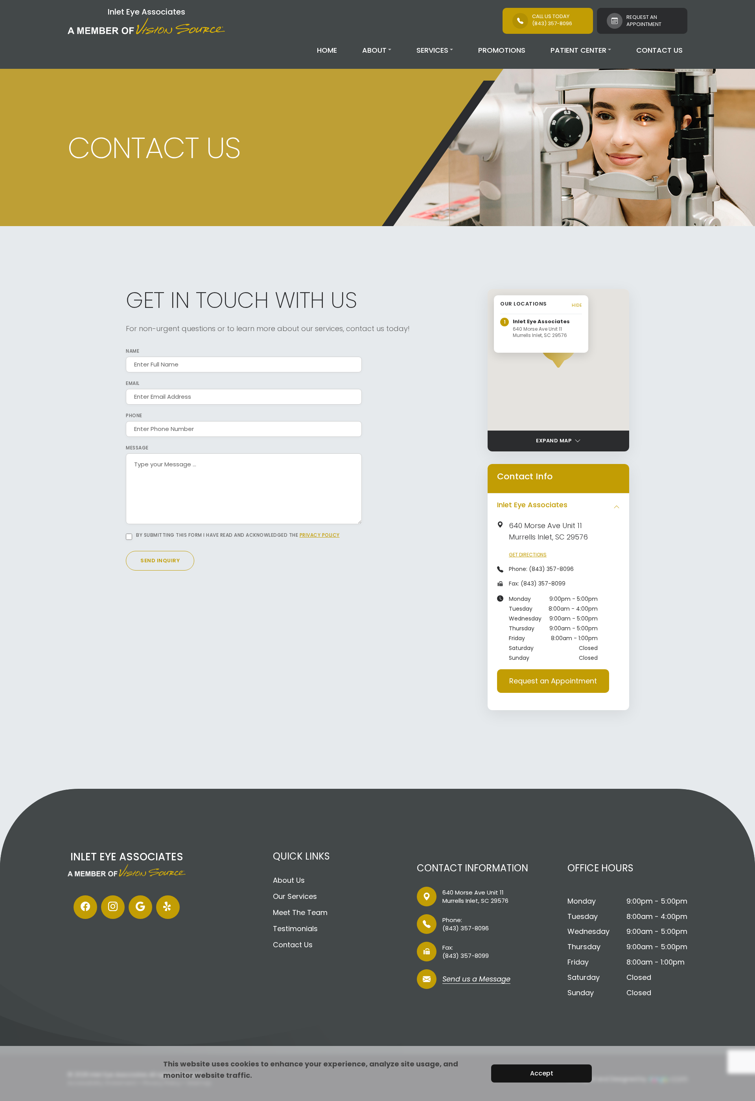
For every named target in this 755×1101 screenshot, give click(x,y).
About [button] (374, 50)
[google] (140, 907)
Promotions (501, 50)
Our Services (295, 896)
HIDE (577, 305)
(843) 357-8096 (551, 569)
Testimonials (295, 928)
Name (132, 351)
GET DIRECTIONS (528, 554)
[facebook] (85, 907)
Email (133, 383)
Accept (541, 1073)
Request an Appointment (553, 681)
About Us (289, 880)
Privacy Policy (320, 535)
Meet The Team (300, 912)
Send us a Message (476, 979)
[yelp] (168, 907)
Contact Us (659, 50)
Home (327, 50)
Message (137, 448)
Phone (134, 415)
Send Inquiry (160, 560)
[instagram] (113, 907)
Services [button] (432, 50)
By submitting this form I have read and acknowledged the (238, 535)
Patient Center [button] (578, 50)
